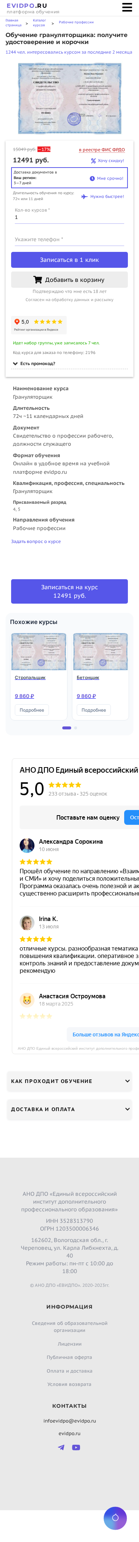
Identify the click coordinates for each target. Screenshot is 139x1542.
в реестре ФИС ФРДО (102, 149)
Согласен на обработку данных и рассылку (69, 299)
